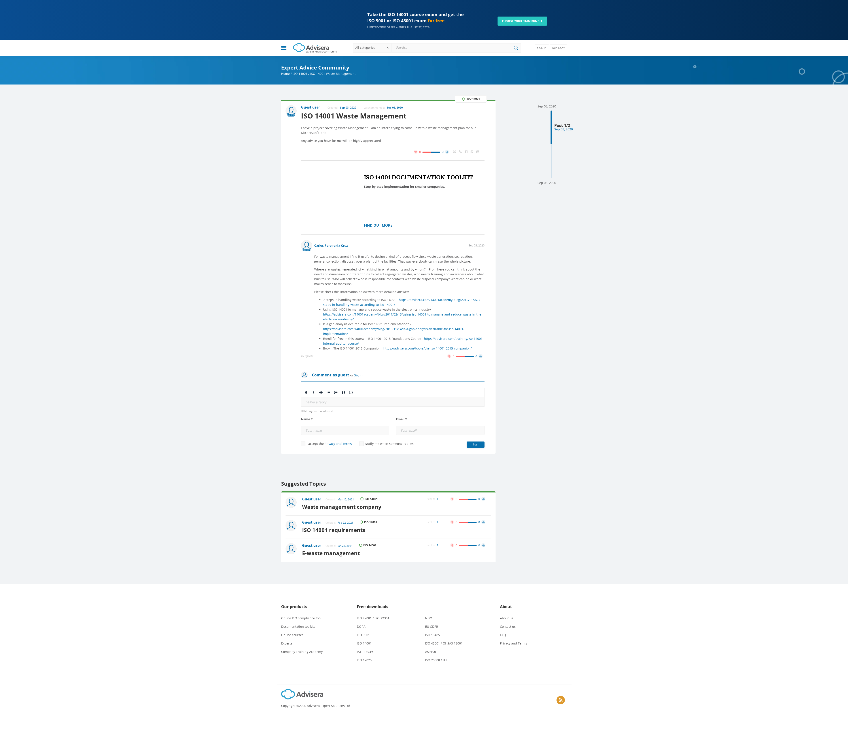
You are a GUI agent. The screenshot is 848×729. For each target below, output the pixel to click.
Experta (286, 643)
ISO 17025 (364, 660)
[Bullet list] (328, 392)
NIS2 (428, 618)
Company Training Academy (302, 652)
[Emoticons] (351, 392)
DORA (361, 626)
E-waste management (331, 553)
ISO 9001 (363, 635)
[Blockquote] (343, 392)
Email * (401, 419)
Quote (309, 356)
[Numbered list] (336, 392)
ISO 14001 (300, 73)
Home (285, 73)
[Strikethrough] (321, 392)
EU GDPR (431, 626)
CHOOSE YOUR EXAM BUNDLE (522, 21)
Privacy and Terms (338, 444)
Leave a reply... (317, 402)
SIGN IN (542, 48)
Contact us (508, 626)
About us (506, 618)
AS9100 (430, 652)
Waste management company (341, 506)
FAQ (503, 635)
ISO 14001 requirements (333, 530)
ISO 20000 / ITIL (436, 660)
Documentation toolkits (298, 626)
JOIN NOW (558, 48)
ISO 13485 (432, 635)
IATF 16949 (365, 652)
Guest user (311, 499)
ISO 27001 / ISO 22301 (373, 618)
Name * (307, 419)
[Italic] (313, 392)
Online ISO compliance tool (301, 618)
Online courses (292, 635)
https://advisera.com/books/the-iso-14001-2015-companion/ (427, 348)
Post (475, 444)
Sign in (359, 375)
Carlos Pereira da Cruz (331, 245)
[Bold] (306, 392)
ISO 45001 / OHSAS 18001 (444, 643)
